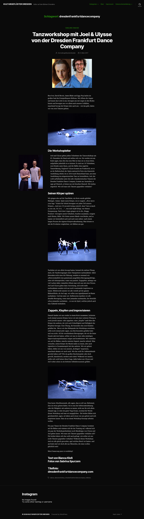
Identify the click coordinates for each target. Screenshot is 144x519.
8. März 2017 (84, 53)
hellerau (88, 478)
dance (52, 478)
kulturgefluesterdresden (68, 53)
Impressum (110, 4)
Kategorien (93, 4)
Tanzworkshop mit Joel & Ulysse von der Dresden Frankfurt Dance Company (72, 40)
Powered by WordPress (59, 514)
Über (102, 4)
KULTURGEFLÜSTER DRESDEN (17, 4)
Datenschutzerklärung (123, 4)
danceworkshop (60, 478)
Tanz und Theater (72, 28)
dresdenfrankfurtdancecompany (75, 478)
